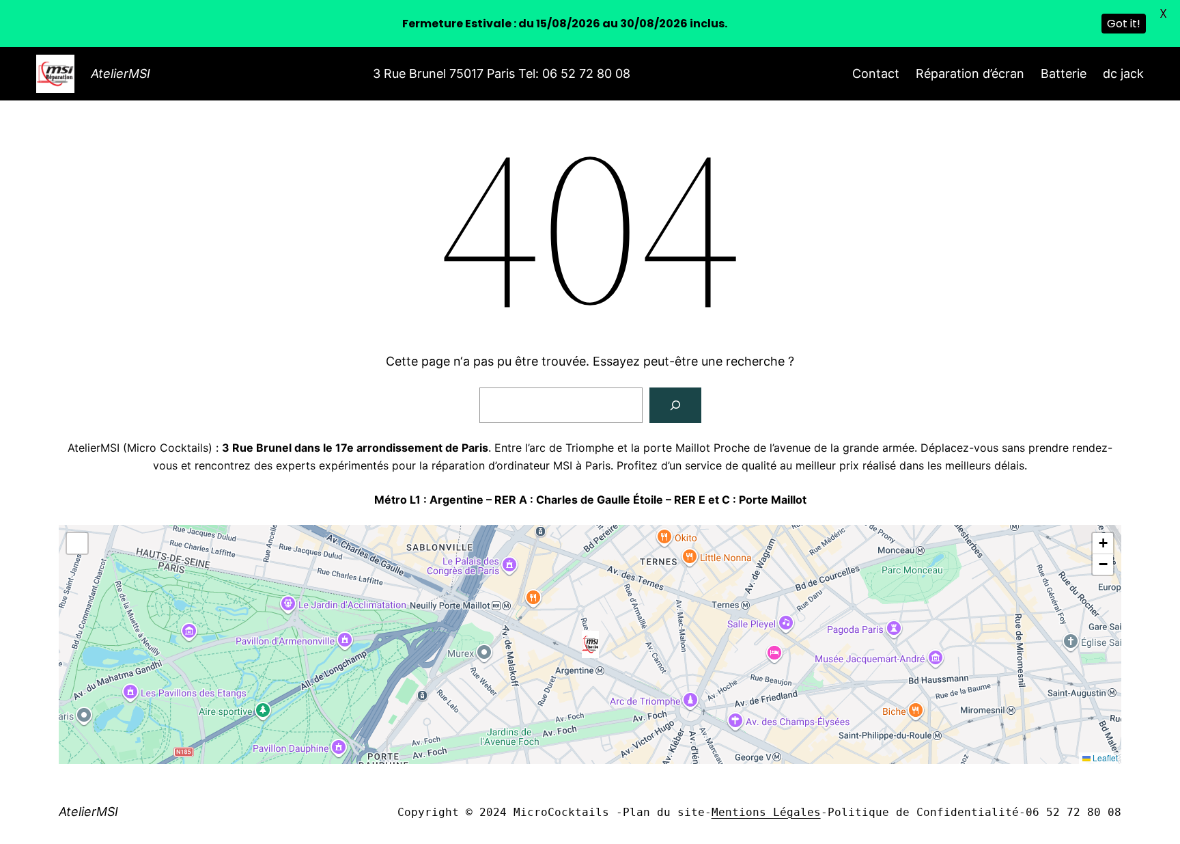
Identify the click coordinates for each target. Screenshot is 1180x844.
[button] (590, 644)
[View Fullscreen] (77, 543)
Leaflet (1104, 757)
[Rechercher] (675, 405)
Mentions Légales (766, 812)
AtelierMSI (120, 73)
